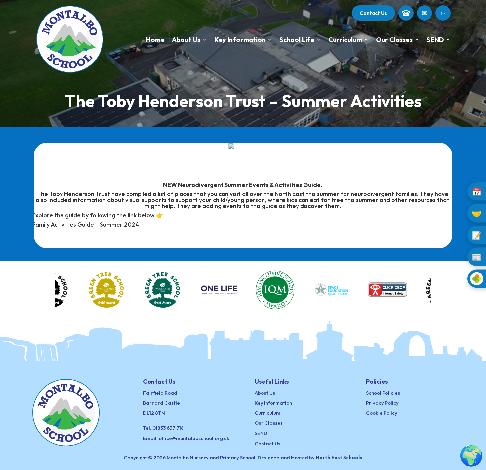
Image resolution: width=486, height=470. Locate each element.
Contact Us (373, 13)
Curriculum (345, 39)
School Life (296, 39)
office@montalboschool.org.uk (194, 438)
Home (155, 39)
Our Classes (394, 39)
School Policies (383, 393)
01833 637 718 (168, 428)
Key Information (239, 39)
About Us (186, 39)
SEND (435, 39)
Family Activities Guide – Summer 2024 (85, 224)
